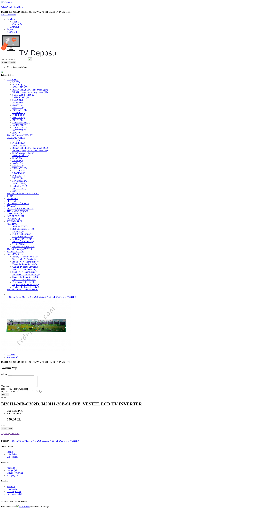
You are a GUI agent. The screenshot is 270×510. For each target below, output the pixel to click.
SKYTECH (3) (19, 130)
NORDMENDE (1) (21, 122)
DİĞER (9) (17, 120)
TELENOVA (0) (19, 186)
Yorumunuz (6, 386)
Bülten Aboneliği (14, 494)
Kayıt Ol (16, 22)
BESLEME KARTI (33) (23, 229)
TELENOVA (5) (19, 127)
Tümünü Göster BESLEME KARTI (23, 193)
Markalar (11, 468)
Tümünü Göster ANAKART (19, 135)
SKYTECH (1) (19, 188)
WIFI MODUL (14, 219)
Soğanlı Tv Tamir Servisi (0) (25, 277)
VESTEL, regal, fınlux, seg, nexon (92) (30, 92)
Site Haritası (12, 457)
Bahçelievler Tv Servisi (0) (24, 259)
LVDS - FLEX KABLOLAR (20, 208)
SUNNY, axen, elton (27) (23, 153)
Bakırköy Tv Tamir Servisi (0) (25, 262)
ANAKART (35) (20, 226)
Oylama (4, 391)
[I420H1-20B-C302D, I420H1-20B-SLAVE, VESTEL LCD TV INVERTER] (36, 350)
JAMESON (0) (19, 183)
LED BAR (12, 201)
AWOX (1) (17, 163)
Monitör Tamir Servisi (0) (23, 246)
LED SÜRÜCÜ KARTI (18, 203)
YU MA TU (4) (19, 110)
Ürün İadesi (12, 454)
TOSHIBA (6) (18, 170)
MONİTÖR (12, 224)
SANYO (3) (17, 165)
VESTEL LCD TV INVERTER (64, 441)
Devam (5, 394)
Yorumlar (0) (12, 357)
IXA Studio (24, 506)
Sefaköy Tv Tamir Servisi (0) (25, 272)
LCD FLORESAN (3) (22, 236)
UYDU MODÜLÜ (15, 213)
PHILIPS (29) (18, 84)
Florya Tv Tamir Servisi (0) (24, 264)
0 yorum (5, 433)
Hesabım (11, 486)
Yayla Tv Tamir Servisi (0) (24, 279)
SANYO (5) (17, 107)
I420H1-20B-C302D (19, 441)
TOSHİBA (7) (18, 112)
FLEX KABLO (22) (21, 234)
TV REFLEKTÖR (15, 251)
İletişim (10, 452)
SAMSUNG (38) (20, 87)
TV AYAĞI (12, 206)
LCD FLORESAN (15, 216)
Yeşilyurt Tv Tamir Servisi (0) (25, 287)
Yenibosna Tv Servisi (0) (23, 282)
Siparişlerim (12, 489)
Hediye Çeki (12, 470)
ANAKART (12, 79)
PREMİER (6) (18, 117)
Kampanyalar (13, 475)
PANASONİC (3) (20, 97)
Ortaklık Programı (15, 473)
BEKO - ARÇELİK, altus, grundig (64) (30, 90)
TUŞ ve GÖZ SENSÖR (18, 211)
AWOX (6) (17, 105)
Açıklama (11, 354)
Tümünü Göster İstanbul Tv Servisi (22, 289)
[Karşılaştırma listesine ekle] (5, 397)
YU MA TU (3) (19, 168)
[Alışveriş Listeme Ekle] (2, 397)
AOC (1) (16, 191)
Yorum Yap (15, 433)
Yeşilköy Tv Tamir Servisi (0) (25, 284)
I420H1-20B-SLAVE (39, 441)
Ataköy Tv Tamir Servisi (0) (25, 256)
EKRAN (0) (17, 231)
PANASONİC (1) (20, 155)
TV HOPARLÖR (15, 221)
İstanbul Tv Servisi (15, 254)
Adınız (4, 374)
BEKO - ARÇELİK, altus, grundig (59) (30, 148)
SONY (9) (17, 158)
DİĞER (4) (17, 178)
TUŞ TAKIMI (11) (20, 244)
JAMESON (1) (19, 125)
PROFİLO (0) (18, 115)
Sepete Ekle (7, 429)
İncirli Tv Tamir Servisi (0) (24, 269)
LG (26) (16, 82)
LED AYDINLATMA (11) (24, 239)
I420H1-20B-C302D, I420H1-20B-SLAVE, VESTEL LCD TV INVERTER (41, 297)
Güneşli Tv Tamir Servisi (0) (25, 267)
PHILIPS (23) (18, 143)
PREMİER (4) (18, 176)
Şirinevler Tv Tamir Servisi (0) (26, 274)
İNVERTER (12, 198)
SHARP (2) (17, 102)
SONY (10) (17, 100)
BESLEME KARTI (16, 138)
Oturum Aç (17, 24)
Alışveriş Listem (14, 491)
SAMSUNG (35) (20, 145)
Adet (3, 425)
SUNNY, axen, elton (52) (23, 95)
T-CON (10, 196)
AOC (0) (16, 133)
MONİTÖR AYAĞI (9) (23, 241)
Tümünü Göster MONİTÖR (19, 249)
